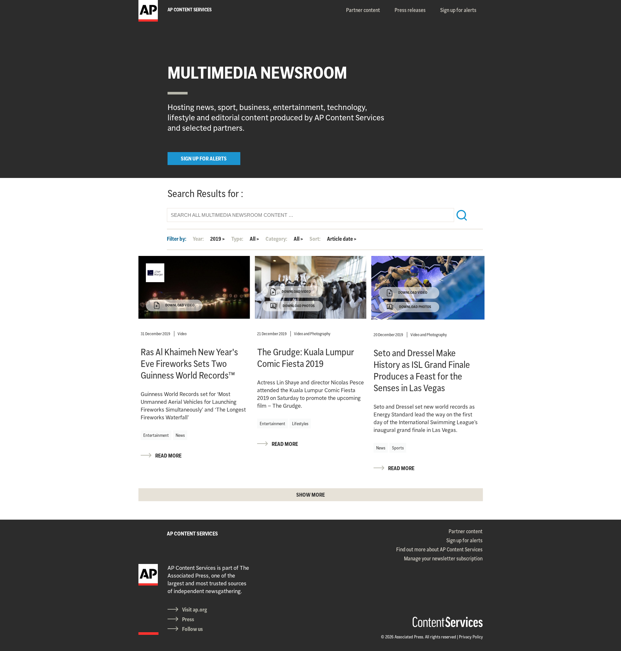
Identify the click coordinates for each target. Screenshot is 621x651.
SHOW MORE (310, 494)
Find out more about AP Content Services (439, 549)
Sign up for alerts (458, 10)
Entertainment (156, 435)
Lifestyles (300, 423)
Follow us (192, 629)
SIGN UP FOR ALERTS (204, 158)
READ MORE (168, 455)
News (180, 435)
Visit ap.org (194, 609)
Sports (398, 448)
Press (188, 619)
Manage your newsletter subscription (443, 558)
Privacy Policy (471, 637)
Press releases (410, 10)
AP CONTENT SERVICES (192, 533)
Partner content (363, 10)
